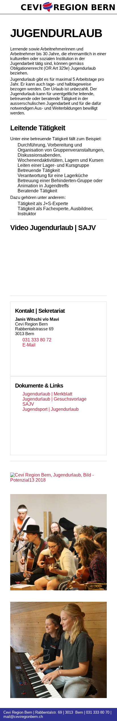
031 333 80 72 (36, 339)
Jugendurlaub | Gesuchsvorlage (54, 399)
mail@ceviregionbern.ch (23, 716)
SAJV (28, 404)
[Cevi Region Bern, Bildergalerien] (58, 478)
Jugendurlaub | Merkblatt (47, 394)
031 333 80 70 (97, 712)
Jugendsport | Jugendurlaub (50, 409)
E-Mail (28, 345)
